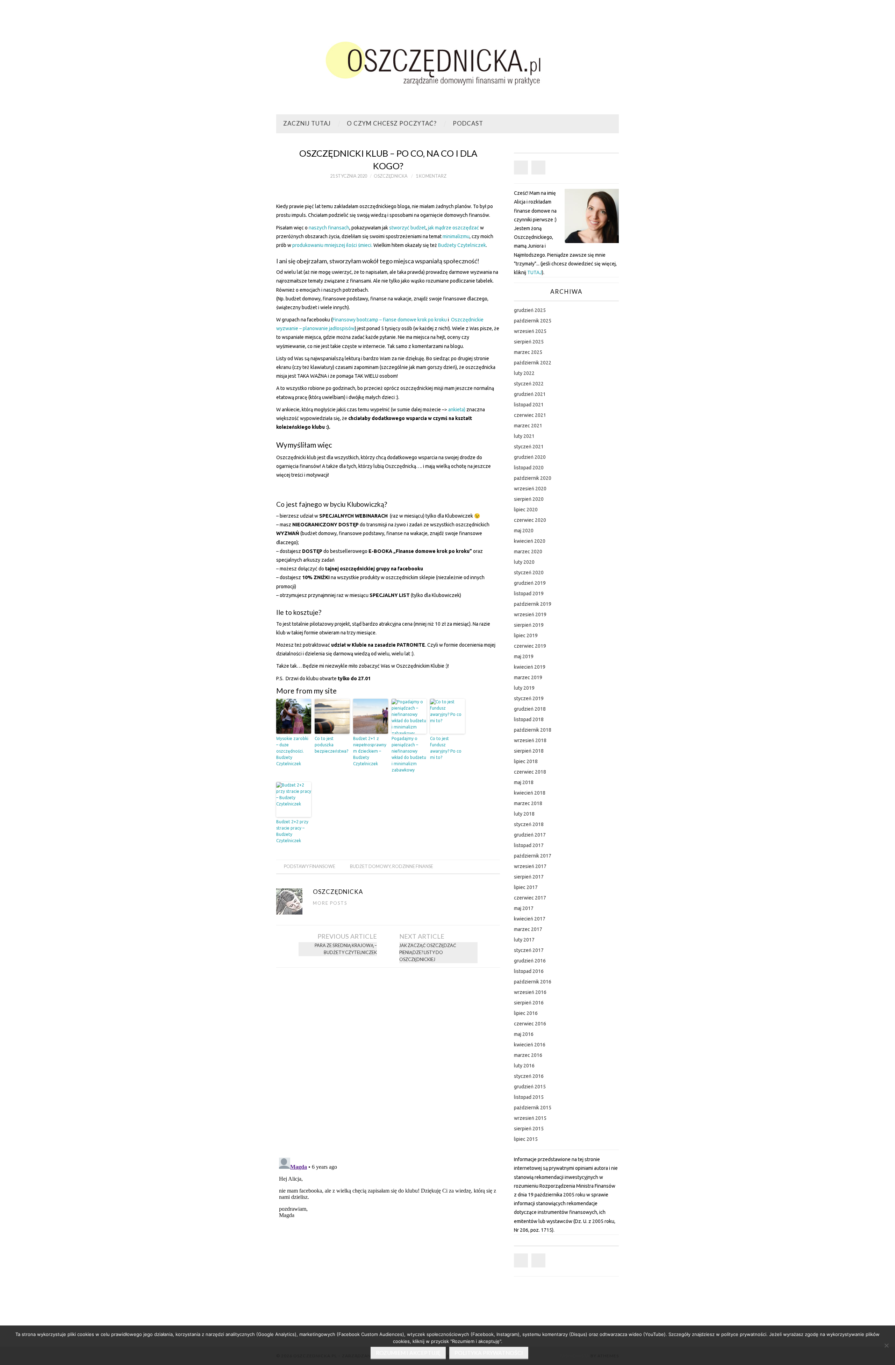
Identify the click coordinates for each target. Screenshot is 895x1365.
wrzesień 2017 (530, 866)
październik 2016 (532, 981)
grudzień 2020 (530, 457)
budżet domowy (370, 866)
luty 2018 (524, 814)
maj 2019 (524, 656)
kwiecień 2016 (529, 1044)
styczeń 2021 (529, 446)
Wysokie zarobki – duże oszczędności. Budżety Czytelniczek (292, 751)
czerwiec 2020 (530, 520)
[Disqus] (388, 1060)
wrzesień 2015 (530, 1118)
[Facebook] (521, 168)
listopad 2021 (529, 404)
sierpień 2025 (529, 341)
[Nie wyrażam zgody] (886, 1345)
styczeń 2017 (529, 950)
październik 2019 (532, 604)
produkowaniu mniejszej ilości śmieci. (332, 245)
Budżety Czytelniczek (462, 245)
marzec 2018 (528, 803)
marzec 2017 (528, 929)
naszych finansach (329, 227)
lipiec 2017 (526, 887)
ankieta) (456, 409)
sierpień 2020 (529, 499)
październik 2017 (532, 856)
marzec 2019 (528, 677)
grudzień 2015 (530, 1086)
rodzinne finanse (412, 866)
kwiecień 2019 (529, 667)
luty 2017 (524, 940)
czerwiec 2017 (530, 898)
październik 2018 (532, 730)
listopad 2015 (529, 1097)
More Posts (330, 903)
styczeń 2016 (529, 1076)
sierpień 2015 (529, 1128)
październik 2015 (532, 1107)
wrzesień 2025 (530, 331)
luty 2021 (524, 436)
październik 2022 (532, 362)
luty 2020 (524, 562)
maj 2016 (524, 1034)
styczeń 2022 (529, 383)
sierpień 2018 (529, 751)
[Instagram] (538, 168)
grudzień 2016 (530, 961)
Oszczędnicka (391, 176)
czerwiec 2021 (530, 415)
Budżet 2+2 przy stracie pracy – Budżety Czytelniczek (292, 831)
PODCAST (468, 123)
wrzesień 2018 (530, 740)
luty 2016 (524, 1065)
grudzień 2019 (530, 583)
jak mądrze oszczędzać (453, 227)
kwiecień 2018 (529, 793)
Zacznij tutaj (307, 123)
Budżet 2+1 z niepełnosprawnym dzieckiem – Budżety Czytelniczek (369, 751)
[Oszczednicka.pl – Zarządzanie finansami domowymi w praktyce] (447, 60)
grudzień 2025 (530, 310)
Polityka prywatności (488, 1353)
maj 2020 (524, 530)
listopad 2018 (529, 719)
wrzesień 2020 (530, 488)
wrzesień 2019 (530, 614)
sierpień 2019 (529, 625)
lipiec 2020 (526, 509)
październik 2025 (532, 321)
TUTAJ (534, 272)
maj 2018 (524, 782)
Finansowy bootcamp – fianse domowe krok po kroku (389, 319)
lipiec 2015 (526, 1139)
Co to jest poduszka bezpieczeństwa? (331, 744)
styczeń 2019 (529, 698)
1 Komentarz (431, 176)
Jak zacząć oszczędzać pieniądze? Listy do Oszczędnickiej (427, 952)
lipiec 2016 (526, 1013)
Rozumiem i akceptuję (408, 1353)
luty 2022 (524, 373)
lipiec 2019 (526, 635)
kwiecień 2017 (529, 919)
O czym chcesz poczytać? (392, 123)
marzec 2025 (528, 352)
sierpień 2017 (529, 877)
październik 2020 (532, 478)
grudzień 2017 (530, 835)
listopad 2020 (529, 467)
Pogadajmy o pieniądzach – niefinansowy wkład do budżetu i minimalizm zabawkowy (409, 754)
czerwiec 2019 (530, 646)
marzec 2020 (528, 551)
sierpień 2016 (529, 1002)
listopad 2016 (529, 971)
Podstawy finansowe (309, 866)
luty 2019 (524, 688)
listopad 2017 (529, 845)
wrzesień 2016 (530, 992)
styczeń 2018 (529, 824)
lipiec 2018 (526, 761)
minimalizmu (456, 236)
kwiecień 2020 (529, 541)
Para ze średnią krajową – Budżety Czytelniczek (346, 949)
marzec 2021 (528, 425)
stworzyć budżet (407, 227)
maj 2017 (524, 908)
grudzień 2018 (530, 709)
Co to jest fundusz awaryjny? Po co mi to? (445, 748)
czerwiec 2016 (530, 1023)
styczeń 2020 (529, 572)
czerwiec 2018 (530, 772)
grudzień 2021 (530, 394)
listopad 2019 (529, 593)
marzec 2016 (528, 1055)
